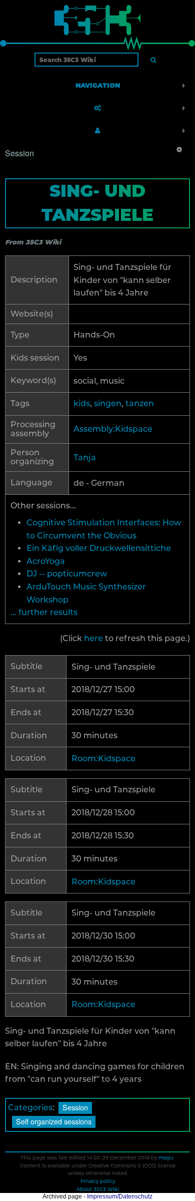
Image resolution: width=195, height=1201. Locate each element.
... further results (44, 612)
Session (75, 1107)
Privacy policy (97, 1181)
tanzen (140, 403)
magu (166, 1157)
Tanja (85, 457)
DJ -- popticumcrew (66, 573)
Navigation (98, 85)
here (93, 638)
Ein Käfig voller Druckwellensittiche (98, 548)
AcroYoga (45, 561)
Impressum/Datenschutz (119, 1196)
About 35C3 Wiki (97, 1189)
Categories (30, 1107)
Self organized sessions (54, 1121)
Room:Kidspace (104, 758)
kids (82, 403)
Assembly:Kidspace (113, 429)
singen (108, 403)
